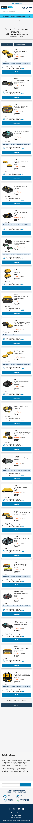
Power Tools (15, 20)
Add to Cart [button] (17, 72)
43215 (22, 68)
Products (8, 20)
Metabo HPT (17, 240)
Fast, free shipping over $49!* (16, 3)
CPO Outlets (20, 1)
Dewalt (16, 49)
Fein (15, 379)
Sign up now (25, 785)
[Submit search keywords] (30, 11)
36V (23, 762)
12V (16, 762)
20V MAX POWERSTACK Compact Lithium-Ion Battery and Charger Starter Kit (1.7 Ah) (22, 324)
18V (18, 762)
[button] (23, 44)
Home (3, 20)
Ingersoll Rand (18, 591)
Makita (16, 130)
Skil (11, 765)
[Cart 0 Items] (27, 8)
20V (20, 762)
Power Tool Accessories (26, 20)
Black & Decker (20, 763)
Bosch (26, 763)
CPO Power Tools (13, 1)
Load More (16, 705)
